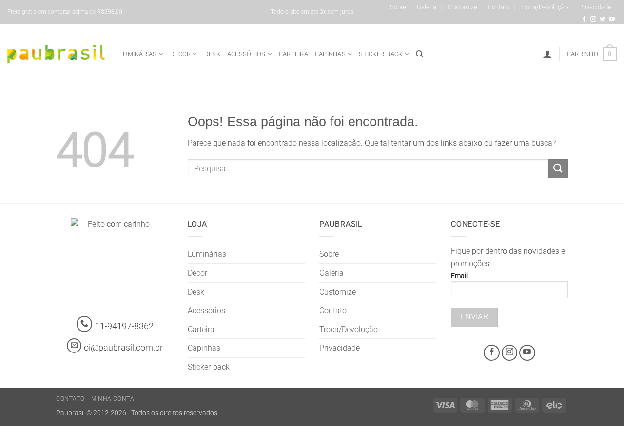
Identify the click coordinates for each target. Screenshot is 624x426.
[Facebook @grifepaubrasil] (584, 19)
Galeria (426, 7)
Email (459, 276)
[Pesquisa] (419, 54)
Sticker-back (380, 53)
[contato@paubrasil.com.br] (74, 345)
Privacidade (595, 7)
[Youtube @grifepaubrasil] (612, 19)
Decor (180, 53)
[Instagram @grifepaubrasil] (593, 19)
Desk (212, 53)
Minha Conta (113, 398)
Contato (498, 7)
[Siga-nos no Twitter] (602, 19)
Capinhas (330, 53)
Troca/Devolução (544, 7)
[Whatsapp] (85, 324)
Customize (462, 7)
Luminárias (138, 53)
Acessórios (246, 53)
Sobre (398, 7)
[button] (547, 54)
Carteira (293, 53)
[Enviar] (558, 168)
